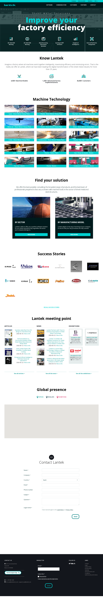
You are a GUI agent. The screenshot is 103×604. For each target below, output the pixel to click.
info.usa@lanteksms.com (12, 582)
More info (27, 334)
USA (96, 1)
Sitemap (87, 570)
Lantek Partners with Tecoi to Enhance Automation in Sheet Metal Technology (56, 331)
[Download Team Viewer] (13, 573)
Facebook (70, 563)
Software (49, 5)
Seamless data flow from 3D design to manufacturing (23, 331)
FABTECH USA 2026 (92, 337)
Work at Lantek (81, 1)
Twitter (69, 563)
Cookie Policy (88, 567)
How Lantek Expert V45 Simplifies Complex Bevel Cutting (23, 350)
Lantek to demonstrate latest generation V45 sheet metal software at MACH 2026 (55, 360)
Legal (86, 565)
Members (90, 1)
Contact (93, 5)
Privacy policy (88, 568)
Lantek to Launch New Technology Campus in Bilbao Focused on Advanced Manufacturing (56, 351)
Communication (61, 5)
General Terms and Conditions (89, 572)
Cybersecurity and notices (91, 575)
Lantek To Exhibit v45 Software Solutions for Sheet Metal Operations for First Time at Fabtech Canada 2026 (55, 341)
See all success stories (51, 307)
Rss (74, 563)
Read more (31, 234)
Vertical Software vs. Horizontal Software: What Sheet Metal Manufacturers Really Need (23, 341)
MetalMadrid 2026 (76, 355)
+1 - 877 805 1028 (10, 580)
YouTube (72, 563)
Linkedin (73, 563)
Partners (84, 5)
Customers (73, 5)
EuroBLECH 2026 (75, 337)
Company (74, 1)
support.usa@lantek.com (25, 582)
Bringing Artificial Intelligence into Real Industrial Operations (23, 358)
